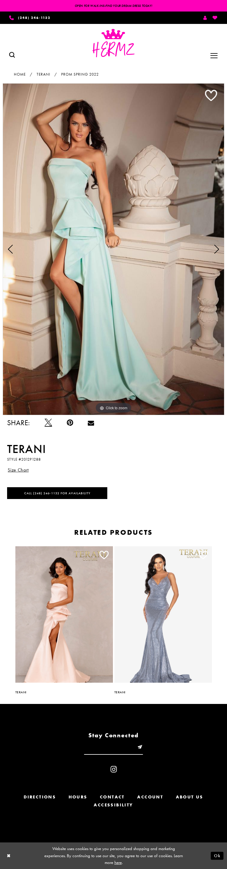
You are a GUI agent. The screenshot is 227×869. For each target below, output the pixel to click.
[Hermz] (113, 43)
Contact (112, 797)
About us (189, 797)
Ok (217, 855)
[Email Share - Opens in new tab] (91, 422)
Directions (40, 797)
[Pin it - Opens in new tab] (70, 422)
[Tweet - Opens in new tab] (48, 423)
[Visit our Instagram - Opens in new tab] (114, 769)
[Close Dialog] (9, 856)
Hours (78, 797)
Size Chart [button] (18, 470)
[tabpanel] (113, 249)
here (118, 862)
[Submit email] (140, 747)
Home (20, 74)
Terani (43, 74)
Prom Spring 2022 (80, 74)
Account (150, 797)
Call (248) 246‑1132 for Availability (57, 493)
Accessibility (113, 805)
